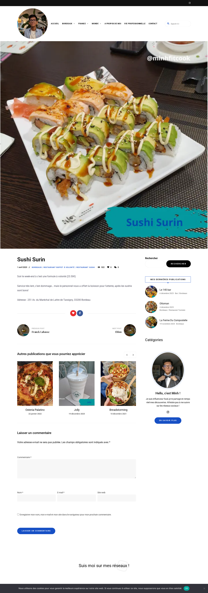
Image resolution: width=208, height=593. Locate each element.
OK (186, 588)
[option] (35, 388)
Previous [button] (127, 355)
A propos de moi (113, 24)
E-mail (60, 492)
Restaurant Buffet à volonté (59, 267)
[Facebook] (80, 313)
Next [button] (133, 355)
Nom (20, 492)
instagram (190, 3)
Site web (101, 492)
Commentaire (24, 457)
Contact (153, 24)
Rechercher (151, 258)
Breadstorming (118, 409)
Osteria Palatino (35, 409)
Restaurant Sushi (85, 267)
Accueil (55, 24)
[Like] (73, 313)
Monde (95, 24)
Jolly (77, 409)
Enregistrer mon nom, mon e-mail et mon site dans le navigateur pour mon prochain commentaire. (65, 514)
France (82, 24)
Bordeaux (67, 24)
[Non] (204, 588)
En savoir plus (168, 420)
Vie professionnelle (135, 24)
